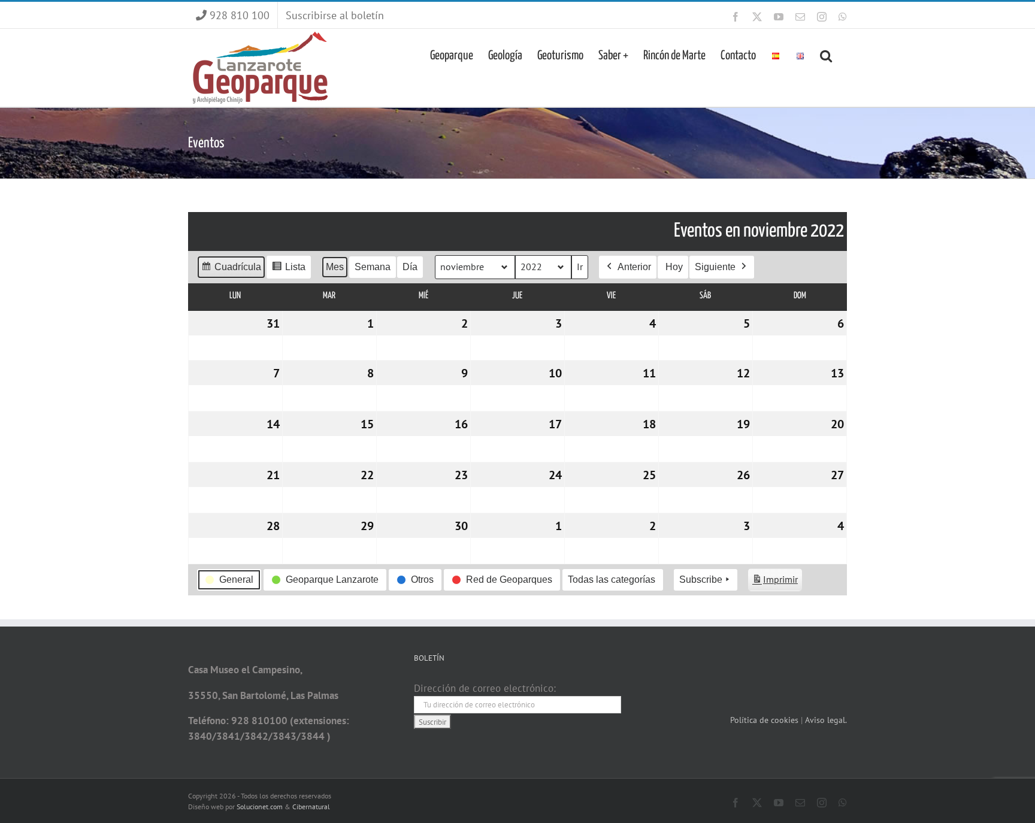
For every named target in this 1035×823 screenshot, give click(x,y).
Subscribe (700, 579)
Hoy (674, 267)
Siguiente (715, 267)
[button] (826, 54)
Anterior (634, 267)
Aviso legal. (826, 720)
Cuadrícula (231, 270)
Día (409, 267)
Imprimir (775, 582)
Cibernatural (311, 806)
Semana (373, 267)
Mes (335, 267)
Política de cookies (765, 720)
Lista (288, 270)
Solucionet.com (260, 806)
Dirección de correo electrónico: (485, 688)
